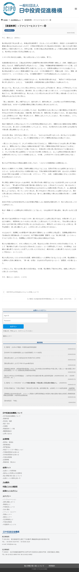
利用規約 (52, 566)
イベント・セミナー (9, 512)
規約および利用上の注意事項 (12, 473)
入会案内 (6, 482)
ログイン (13, 326)
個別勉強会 (6, 444)
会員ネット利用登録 (9, 470)
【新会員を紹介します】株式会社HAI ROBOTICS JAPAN (21, 358)
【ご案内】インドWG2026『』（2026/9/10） (35, 383)
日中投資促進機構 (42, 569)
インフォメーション (9, 499)
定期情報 (6, 459)
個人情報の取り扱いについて (12, 476)
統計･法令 (6, 423)
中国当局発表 (7, 522)
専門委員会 (6, 447)
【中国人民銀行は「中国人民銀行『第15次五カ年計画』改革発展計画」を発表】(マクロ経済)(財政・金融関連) (39, 388)
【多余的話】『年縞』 (10, 401)
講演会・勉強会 (8, 442)
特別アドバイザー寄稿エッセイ (13, 449)
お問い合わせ (7, 433)
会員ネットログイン (10, 491)
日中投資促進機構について (11, 416)
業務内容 (6, 418)
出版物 (5, 426)
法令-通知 (6, 509)
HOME (5, 20)
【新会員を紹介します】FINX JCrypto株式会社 (18, 363)
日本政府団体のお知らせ (11, 454)
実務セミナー (7, 514)
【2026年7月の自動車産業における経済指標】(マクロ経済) (22, 352)
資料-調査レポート (9, 502)
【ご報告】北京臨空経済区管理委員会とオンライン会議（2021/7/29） (49, 299)
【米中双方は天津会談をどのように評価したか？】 (22, 292)
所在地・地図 (7, 421)
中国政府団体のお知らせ (11, 452)
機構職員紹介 (7, 431)
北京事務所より (16, 20)
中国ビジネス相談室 (10, 486)
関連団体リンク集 (9, 428)
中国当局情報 (7, 457)
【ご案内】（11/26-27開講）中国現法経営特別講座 (20, 347)
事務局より (6, 504)
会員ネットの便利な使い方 (11, 478)
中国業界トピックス (9, 524)
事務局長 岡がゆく (9, 462)
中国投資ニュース (9, 507)
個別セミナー (7, 517)
